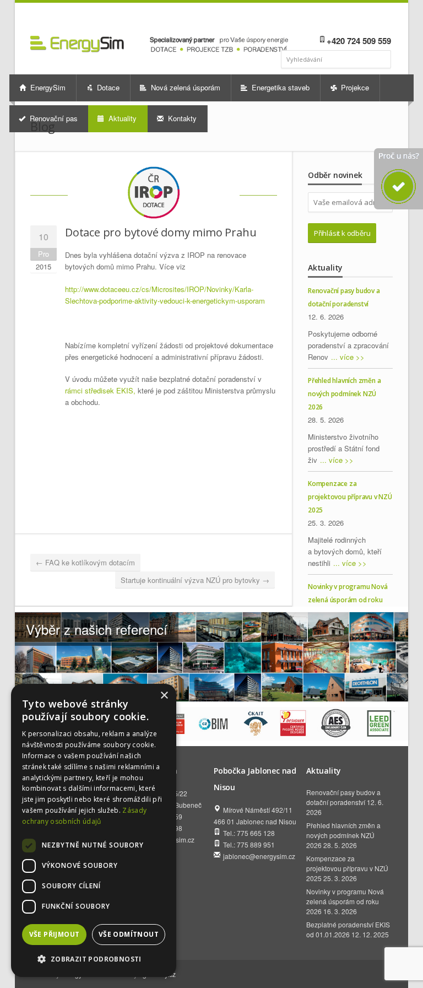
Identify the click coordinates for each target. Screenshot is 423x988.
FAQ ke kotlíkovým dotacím (85, 562)
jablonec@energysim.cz (259, 856)
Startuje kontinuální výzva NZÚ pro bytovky (195, 580)
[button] (93, 959)
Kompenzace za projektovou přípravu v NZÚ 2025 (350, 497)
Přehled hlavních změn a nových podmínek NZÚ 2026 (344, 394)
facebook (341, 19)
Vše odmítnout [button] (129, 934)
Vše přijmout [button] (54, 934)
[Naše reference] (211, 656)
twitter (383, 19)
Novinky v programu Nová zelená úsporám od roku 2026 (347, 600)
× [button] (164, 696)
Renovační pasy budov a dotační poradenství (343, 797)
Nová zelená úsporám (184, 87)
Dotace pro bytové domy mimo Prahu (160, 232)
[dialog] (93, 830)
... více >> (348, 357)
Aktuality (121, 118)
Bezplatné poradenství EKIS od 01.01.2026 (348, 929)
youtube (368, 19)
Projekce (354, 87)
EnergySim (47, 87)
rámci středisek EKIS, (100, 390)
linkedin (353, 19)
